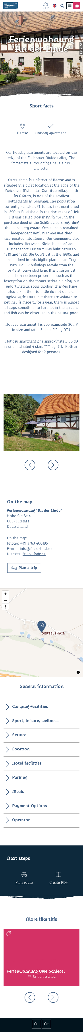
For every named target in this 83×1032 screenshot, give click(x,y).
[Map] (41, 632)
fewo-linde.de (34, 554)
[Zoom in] (5, 594)
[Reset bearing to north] (5, 607)
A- (36, 1024)
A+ (46, 1024)
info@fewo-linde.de (36, 549)
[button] (24, 568)
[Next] (53, 465)
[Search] (62, 6)
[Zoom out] (5, 600)
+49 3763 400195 (34, 543)
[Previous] (30, 465)
